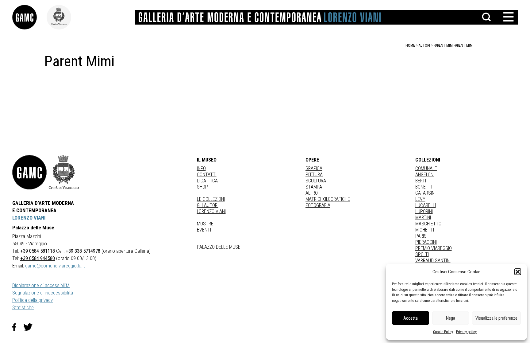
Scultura (315, 181)
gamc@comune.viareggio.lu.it (55, 266)
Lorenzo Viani (211, 211)
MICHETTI (424, 230)
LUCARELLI (425, 205)
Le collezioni (211, 199)
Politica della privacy (32, 300)
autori (424, 45)
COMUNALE (426, 168)
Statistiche (23, 307)
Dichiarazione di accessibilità (41, 285)
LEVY (420, 199)
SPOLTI (422, 254)
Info (201, 168)
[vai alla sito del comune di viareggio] (64, 172)
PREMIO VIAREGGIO (433, 248)
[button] (518, 272)
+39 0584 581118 (37, 251)
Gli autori (207, 205)
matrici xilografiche (327, 199)
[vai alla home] (29, 172)
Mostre (205, 224)
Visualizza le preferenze (496, 318)
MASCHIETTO (428, 224)
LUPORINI (424, 211)
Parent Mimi (464, 45)
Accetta (410, 318)
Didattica (207, 181)
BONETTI (423, 187)
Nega (450, 318)
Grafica (313, 168)
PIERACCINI (426, 242)
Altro (311, 193)
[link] (29, 17)
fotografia (317, 205)
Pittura (314, 174)
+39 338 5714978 (83, 251)
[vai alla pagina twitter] (30, 327)
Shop (202, 187)
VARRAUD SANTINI (433, 260)
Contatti (207, 174)
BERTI (420, 181)
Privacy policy (466, 332)
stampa (313, 187)
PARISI (421, 236)
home (410, 45)
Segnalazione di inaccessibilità (42, 293)
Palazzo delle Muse (218, 247)
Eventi (204, 230)
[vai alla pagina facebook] (17, 327)
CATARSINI (425, 193)
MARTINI (423, 217)
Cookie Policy (443, 332)
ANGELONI (424, 174)
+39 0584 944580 (37, 258)
